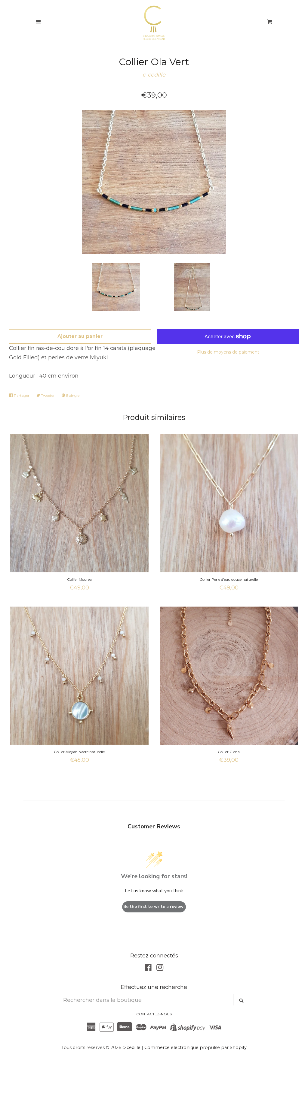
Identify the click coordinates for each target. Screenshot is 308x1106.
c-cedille (154, 74)
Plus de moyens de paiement (228, 352)
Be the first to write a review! (154, 906)
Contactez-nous (154, 1014)
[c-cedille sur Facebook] (148, 968)
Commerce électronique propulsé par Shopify (195, 1047)
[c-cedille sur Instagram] (160, 968)
